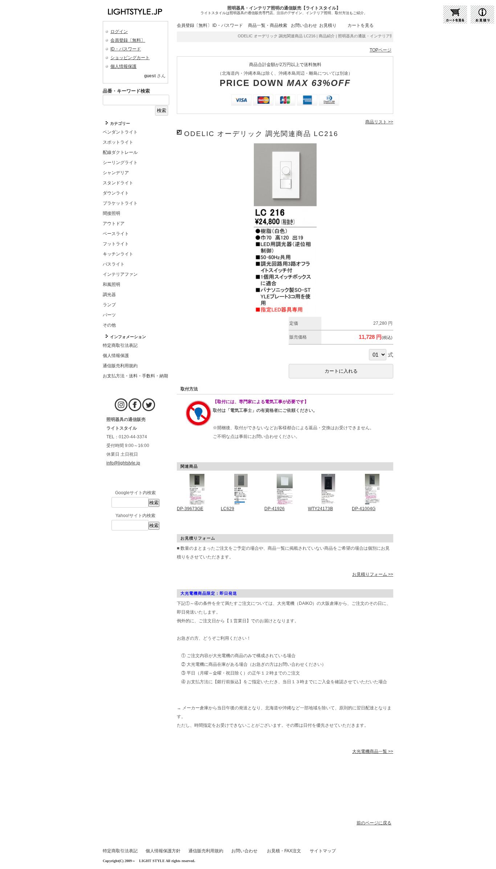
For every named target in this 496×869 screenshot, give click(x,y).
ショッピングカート (130, 57)
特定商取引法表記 (120, 850)
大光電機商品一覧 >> (372, 751)
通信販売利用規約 (205, 850)
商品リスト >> (379, 121)
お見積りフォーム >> (372, 574)
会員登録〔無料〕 (127, 40)
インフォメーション (128, 337)
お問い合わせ (304, 25)
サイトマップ (323, 850)
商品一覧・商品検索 (267, 25)
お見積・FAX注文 (284, 850)
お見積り (328, 25)
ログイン (119, 31)
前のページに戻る (374, 822)
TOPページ (380, 50)
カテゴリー (120, 123)
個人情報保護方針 (163, 850)
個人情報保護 (123, 66)
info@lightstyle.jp (123, 463)
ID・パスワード (125, 49)
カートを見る (360, 25)
